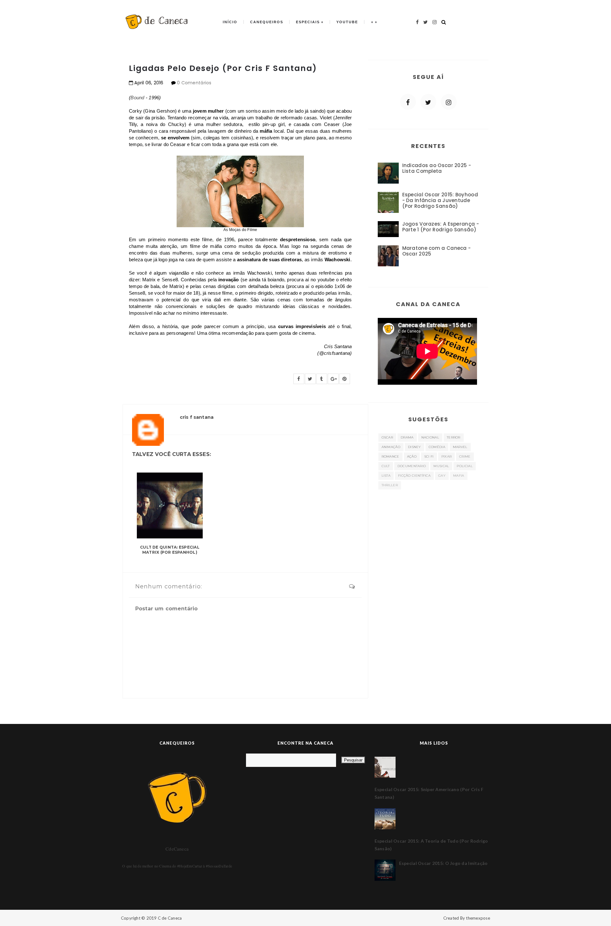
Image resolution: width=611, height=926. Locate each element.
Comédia (437, 447)
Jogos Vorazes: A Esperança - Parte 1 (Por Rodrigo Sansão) (440, 227)
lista (386, 476)
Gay (442, 476)
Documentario (411, 466)
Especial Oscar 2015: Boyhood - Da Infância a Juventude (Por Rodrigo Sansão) (440, 200)
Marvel (460, 447)
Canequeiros (266, 22)
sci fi (429, 456)
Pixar (446, 456)
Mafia (458, 476)
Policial (464, 466)
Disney (414, 447)
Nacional (430, 437)
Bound (138, 97)
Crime (465, 456)
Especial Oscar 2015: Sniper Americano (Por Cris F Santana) (429, 793)
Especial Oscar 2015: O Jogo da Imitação (443, 863)
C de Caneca (170, 918)
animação (391, 447)
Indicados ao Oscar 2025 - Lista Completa (436, 168)
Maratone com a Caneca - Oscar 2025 (436, 251)
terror (453, 437)
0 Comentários (194, 83)
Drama (407, 437)
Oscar (387, 437)
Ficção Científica (414, 476)
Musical (441, 466)
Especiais (308, 22)
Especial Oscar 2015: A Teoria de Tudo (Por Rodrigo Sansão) (431, 844)
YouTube (347, 22)
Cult (386, 466)
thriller (390, 485)
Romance (390, 456)
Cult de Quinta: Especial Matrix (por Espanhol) (170, 550)
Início (230, 22)
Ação (412, 456)
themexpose (478, 918)
